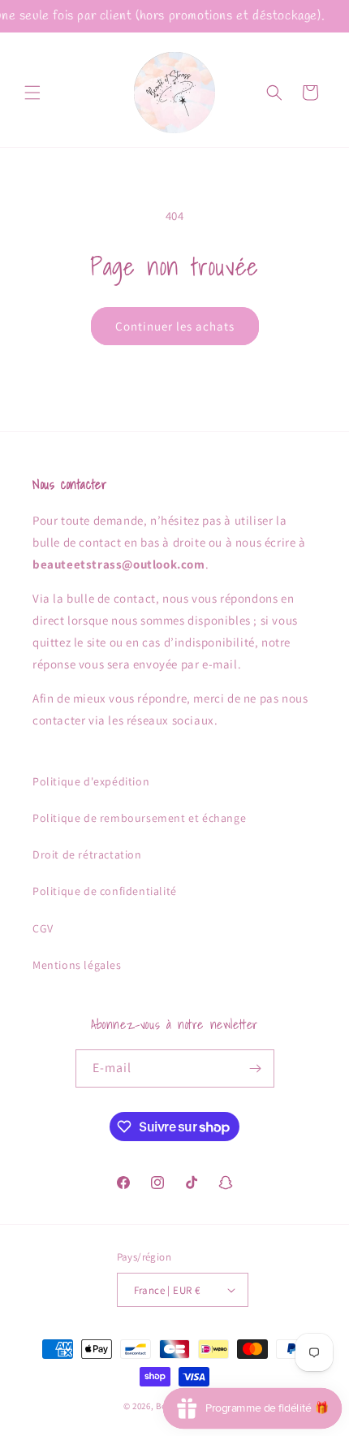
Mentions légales (77, 965)
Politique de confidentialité (104, 891)
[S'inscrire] (256, 1068)
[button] (32, 92)
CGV (43, 928)
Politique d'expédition (90, 781)
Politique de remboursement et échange (139, 818)
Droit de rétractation (87, 854)
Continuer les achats (175, 326)
